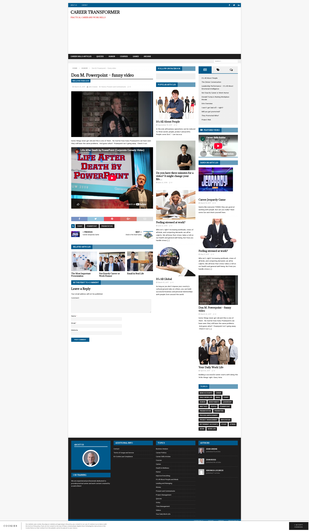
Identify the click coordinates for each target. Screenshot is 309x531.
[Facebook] (229, 5)
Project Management (208, 420)
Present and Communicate (116, 87)
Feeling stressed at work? (170, 222)
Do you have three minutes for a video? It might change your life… (174, 176)
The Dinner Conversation (211, 82)
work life (212, 429)
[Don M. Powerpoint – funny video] (218, 290)
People (213, 406)
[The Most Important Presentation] (84, 261)
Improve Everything (163, 475)
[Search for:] (226, 61)
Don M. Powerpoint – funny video (215, 309)
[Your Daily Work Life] (218, 350)
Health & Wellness (162, 468)
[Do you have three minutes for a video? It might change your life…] (175, 155)
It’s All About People (168, 121)
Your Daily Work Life (211, 367)
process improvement (209, 415)
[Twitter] (234, 5)
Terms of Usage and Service (124, 452)
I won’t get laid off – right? (212, 107)
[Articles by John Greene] (201, 452)
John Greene (93, 87)
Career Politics (161, 452)
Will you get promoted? (211, 111)
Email (73, 323)
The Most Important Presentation (81, 274)
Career (218, 393)
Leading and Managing (164, 483)
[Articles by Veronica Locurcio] (201, 473)
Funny (79, 226)
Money (158, 487)
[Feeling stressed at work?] (175, 205)
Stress (232, 424)
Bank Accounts (206, 393)
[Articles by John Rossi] (201, 463)
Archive (147, 56)
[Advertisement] (182, 32)
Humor (112, 56)
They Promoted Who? (210, 115)
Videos (158, 510)
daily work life (206, 397)
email (218, 397)
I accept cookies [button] (298, 526)
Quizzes (100, 56)
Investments (214, 402)
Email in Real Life (135, 273)
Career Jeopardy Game (212, 199)
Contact (85, 5)
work (202, 429)
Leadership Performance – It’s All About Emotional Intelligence (217, 87)
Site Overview (207, 103)
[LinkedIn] (239, 5)
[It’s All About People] (175, 104)
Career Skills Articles (81, 56)
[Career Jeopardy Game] (218, 182)
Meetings (203, 406)
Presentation (107, 226)
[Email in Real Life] (140, 261)
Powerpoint (92, 226)
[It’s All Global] (175, 261)
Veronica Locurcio (214, 470)
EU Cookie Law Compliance (123, 456)
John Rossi (211, 459)
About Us (74, 5)
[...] (168, 240)
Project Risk (206, 119)
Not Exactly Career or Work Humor (109, 274)
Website (74, 330)
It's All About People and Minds (167, 479)
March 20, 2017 (79, 87)
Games (136, 56)
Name (73, 316)
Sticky (224, 424)
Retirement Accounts (209, 424)
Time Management (163, 506)
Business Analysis (162, 449)
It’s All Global (164, 279)
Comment (75, 298)
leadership (227, 402)
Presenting (219, 411)
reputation (225, 420)
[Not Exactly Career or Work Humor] (112, 261)
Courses (124, 56)
